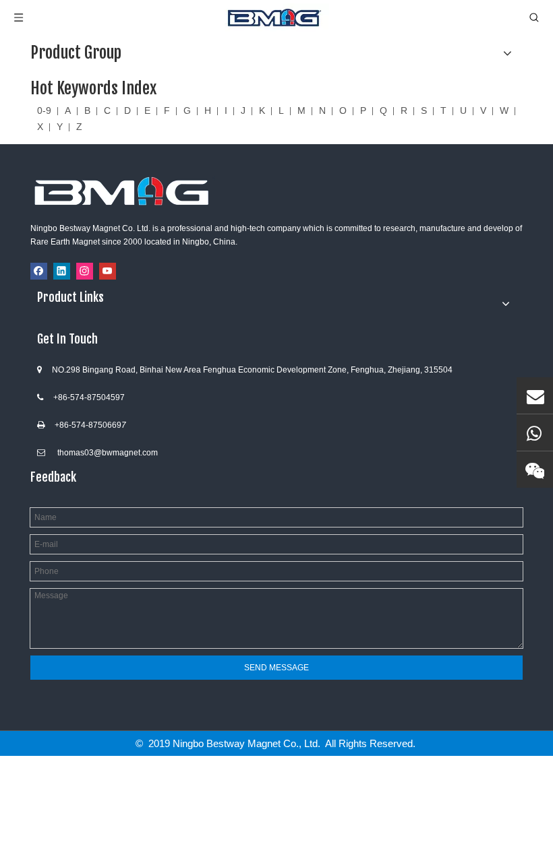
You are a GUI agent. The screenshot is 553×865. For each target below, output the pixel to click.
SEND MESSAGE (276, 667)
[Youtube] (107, 271)
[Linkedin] (61, 271)
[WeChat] (534, 469)
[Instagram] (84, 271)
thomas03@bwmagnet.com (107, 452)
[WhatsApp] (534, 432)
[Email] (534, 395)
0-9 (44, 110)
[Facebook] (38, 271)
